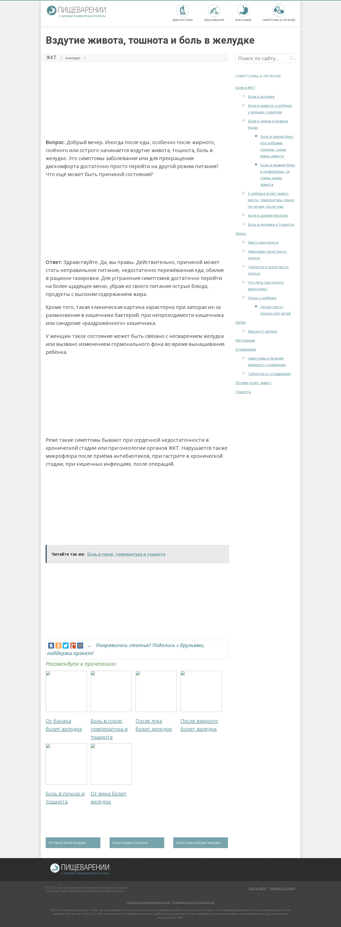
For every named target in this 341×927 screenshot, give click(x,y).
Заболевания (214, 20)
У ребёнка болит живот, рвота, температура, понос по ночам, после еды (271, 200)
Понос (240, 233)
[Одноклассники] (58, 646)
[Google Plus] (73, 646)
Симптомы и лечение (278, 20)
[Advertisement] (137, 98)
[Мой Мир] (80, 646)
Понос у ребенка (262, 297)
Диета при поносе (263, 242)
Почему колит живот (253, 382)
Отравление (245, 349)
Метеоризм (245, 340)
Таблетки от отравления (269, 373)
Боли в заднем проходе (268, 215)
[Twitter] (66, 646)
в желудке (73, 58)
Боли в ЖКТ (245, 87)
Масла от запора (262, 331)
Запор (240, 322)
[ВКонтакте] (51, 646)
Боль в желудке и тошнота (271, 224)
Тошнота (243, 391)
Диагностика (182, 20)
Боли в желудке (261, 96)
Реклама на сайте (282, 888)
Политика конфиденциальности (148, 902)
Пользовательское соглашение (193, 902)
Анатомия (243, 20)
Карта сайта (257, 888)
